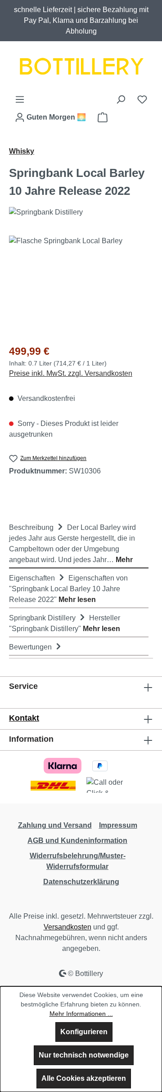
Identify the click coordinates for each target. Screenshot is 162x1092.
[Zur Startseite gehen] (81, 67)
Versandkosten (67, 927)
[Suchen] (120, 99)
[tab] (78, 543)
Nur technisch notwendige (84, 1055)
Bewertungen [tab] (31, 647)
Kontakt (24, 718)
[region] (81, 286)
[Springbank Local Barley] (81, 286)
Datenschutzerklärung (81, 882)
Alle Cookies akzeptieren (83, 1078)
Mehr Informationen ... (81, 1013)
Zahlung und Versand (55, 825)
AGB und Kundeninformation (77, 840)
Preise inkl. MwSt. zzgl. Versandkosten (70, 373)
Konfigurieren (84, 1032)
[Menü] (20, 99)
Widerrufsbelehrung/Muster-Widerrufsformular (78, 861)
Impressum (118, 825)
